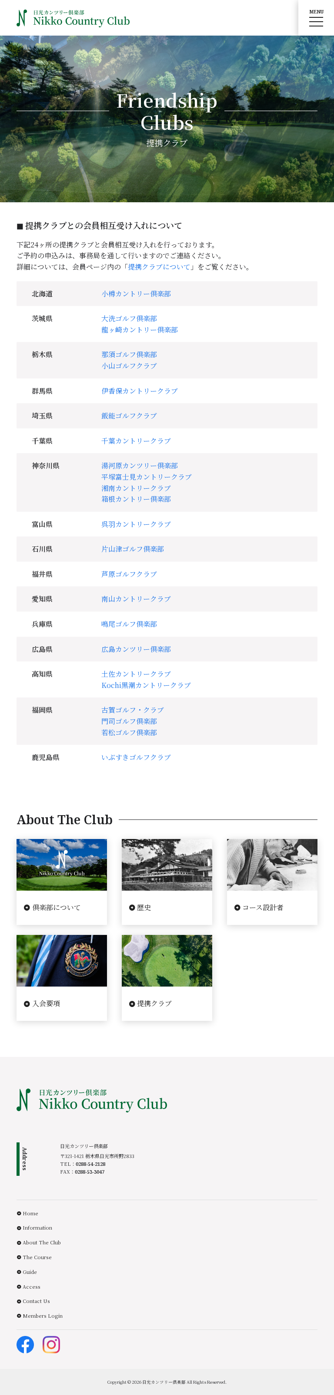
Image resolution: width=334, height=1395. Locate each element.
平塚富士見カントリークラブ (146, 477)
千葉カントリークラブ (136, 441)
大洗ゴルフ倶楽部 (129, 318)
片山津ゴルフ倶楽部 (132, 549)
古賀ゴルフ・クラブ (132, 710)
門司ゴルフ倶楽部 (129, 721)
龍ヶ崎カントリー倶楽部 (139, 330)
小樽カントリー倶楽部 (136, 294)
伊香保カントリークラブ (139, 391)
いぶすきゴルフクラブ (136, 757)
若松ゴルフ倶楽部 (129, 732)
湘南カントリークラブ (136, 488)
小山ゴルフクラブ (129, 366)
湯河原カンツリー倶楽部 (139, 465)
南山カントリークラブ (136, 599)
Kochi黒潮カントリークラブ (146, 685)
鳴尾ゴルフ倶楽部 (129, 624)
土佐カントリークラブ (136, 674)
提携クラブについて (159, 267)
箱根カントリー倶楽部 (136, 499)
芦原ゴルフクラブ (129, 574)
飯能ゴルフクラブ (129, 416)
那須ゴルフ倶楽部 (129, 354)
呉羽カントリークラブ (136, 524)
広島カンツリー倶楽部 (136, 649)
